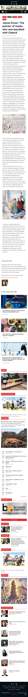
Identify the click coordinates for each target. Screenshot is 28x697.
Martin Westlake (12, 645)
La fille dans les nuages (11, 484)
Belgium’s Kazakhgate (14, 670)
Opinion (4, 19)
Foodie (13, 686)
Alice (7, 488)
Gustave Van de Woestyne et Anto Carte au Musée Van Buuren (16, 456)
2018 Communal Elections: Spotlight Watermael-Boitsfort (16, 652)
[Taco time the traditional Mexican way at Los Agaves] (14, 319)
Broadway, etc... (9, 492)
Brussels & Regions (20, 687)
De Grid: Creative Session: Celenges (14, 475)
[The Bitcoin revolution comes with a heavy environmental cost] (14, 296)
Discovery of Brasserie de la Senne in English (14, 462)
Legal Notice (14, 694)
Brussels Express (13, 692)
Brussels (4, 686)
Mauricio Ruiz (12, 614)
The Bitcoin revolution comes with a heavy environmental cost (13, 311)
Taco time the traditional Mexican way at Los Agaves (13, 334)
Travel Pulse (6, 687)
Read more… (18, 416)
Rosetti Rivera (12, 653)
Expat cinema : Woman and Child (13, 470)
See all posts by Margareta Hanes (10, 277)
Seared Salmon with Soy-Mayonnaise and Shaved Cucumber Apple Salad (15, 633)
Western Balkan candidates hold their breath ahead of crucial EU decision (17, 662)
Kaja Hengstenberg (13, 635)
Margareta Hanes (12, 35)
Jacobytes (11, 672)
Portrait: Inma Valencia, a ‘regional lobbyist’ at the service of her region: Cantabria (17, 528)
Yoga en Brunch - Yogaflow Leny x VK (15, 479)
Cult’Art (16, 686)
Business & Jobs (11, 689)
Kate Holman (11, 664)
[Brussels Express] (2, 11)
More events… (24, 496)
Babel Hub (18, 689)
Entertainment (22, 686)
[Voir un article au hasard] (25, 11)
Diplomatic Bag (13, 687)
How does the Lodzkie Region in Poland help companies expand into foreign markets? (13, 359)
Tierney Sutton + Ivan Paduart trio (14, 451)
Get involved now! (5, 573)
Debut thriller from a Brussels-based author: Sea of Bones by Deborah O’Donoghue (16, 642)
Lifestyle (9, 686)
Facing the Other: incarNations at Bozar (17, 622)
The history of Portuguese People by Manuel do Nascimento (17, 612)
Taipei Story (8, 466)
